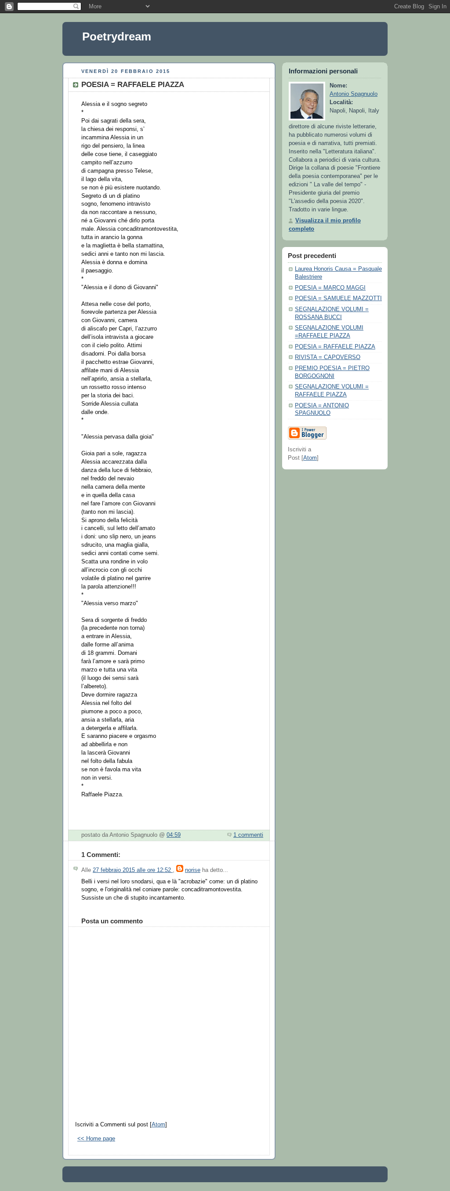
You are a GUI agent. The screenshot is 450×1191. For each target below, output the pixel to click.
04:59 (174, 835)
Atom (158, 1125)
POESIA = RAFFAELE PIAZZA (335, 347)
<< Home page (96, 1139)
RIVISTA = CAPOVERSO (327, 357)
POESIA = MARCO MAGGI (330, 288)
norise (192, 870)
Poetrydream (116, 36)
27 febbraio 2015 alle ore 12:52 (133, 870)
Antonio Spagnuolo (353, 94)
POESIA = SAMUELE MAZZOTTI (338, 298)
